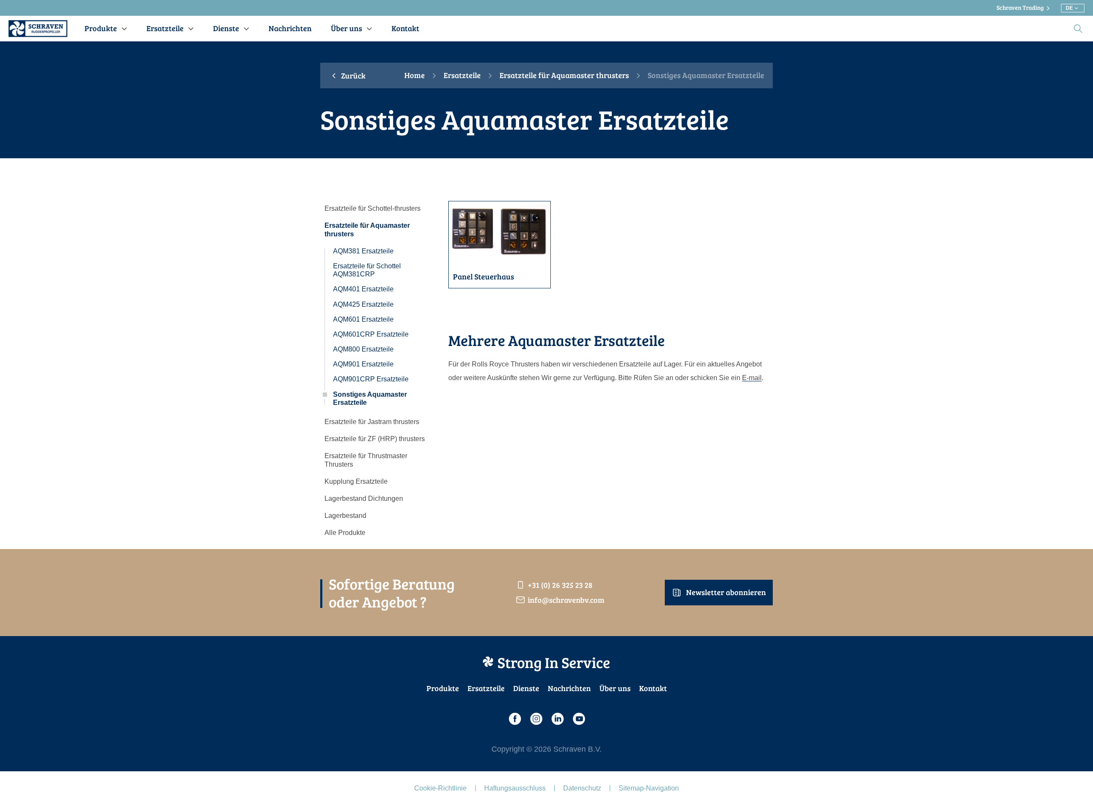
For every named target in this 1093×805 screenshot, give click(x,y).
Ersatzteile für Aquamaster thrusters (564, 75)
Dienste (526, 688)
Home (414, 75)
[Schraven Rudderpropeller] (38, 28)
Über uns (615, 688)
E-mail (752, 377)
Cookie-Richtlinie (440, 788)
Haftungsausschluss (515, 788)
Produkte (443, 688)
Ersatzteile (462, 75)
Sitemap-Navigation (649, 788)
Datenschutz (582, 788)
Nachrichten (569, 688)
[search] (1078, 28)
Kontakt (653, 688)
